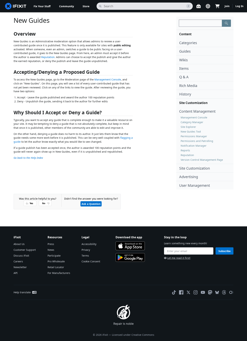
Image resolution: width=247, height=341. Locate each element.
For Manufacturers (59, 273)
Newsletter (20, 267)
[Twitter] (188, 292)
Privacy (86, 250)
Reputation (187, 155)
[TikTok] (174, 292)
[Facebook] (181, 292)
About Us (19, 244)
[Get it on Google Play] (130, 257)
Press (51, 244)
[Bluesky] (217, 292)
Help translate (22, 292)
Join (227, 6)
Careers (18, 261)
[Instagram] (195, 292)
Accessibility (89, 244)
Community (66, 6)
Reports (185, 150)
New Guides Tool (191, 131)
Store (86, 6)
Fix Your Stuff (42, 6)
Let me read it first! (178, 258)
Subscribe (224, 251)
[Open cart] (217, 6)
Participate (54, 255)
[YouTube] (203, 292)
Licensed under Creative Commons (133, 334)
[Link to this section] (12, 35)
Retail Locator (56, 267)
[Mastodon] (210, 292)
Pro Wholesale (56, 261)
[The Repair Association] (231, 292)
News (51, 250)
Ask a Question (91, 204)
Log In (239, 6)
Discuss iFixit (21, 255)
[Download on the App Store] (130, 246)
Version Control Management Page (202, 159)
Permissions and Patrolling (197, 141)
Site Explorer (188, 127)
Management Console (194, 117)
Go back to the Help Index (28, 157)
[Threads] (224, 292)
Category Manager (192, 122)
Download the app (129, 237)
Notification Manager (193, 145)
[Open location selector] (208, 6)
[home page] (15, 6)
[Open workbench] (198, 6)
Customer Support (25, 250)
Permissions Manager (194, 136)
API (16, 273)
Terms (85, 255)
